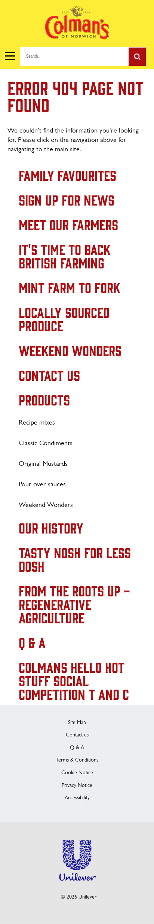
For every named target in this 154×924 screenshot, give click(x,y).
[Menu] (9, 56)
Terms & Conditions (77, 760)
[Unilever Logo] (77, 885)
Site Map (77, 723)
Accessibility (77, 798)
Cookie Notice (77, 773)
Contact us (77, 735)
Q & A (77, 748)
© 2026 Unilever (78, 897)
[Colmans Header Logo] (77, 37)
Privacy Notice (77, 785)
